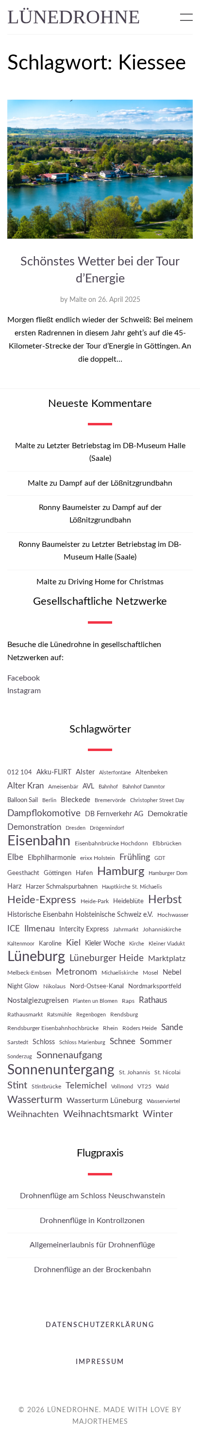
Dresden (75, 828)
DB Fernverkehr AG (114, 814)
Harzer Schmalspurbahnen (62, 886)
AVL (88, 786)
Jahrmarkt (125, 929)
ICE (13, 929)
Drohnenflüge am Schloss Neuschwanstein (92, 1196)
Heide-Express (41, 899)
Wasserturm (34, 1100)
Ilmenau (39, 928)
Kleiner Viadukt (167, 943)
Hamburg (120, 871)
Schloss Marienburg (82, 1042)
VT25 (144, 1086)
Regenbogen (91, 1014)
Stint (17, 1085)
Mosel (150, 973)
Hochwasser (172, 915)
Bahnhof (108, 786)
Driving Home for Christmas (116, 582)
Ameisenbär (63, 786)
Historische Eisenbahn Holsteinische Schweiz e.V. (80, 914)
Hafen (84, 873)
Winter (158, 1114)
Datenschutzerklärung (100, 1325)
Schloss (44, 1042)
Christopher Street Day (157, 800)
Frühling (134, 857)
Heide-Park (95, 901)
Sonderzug (19, 1056)
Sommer (156, 1041)
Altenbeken (151, 772)
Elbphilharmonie (52, 857)
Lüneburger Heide (106, 958)
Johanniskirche (162, 929)
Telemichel (86, 1086)
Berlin (49, 800)
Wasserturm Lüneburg (104, 1100)
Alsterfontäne (115, 772)
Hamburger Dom (168, 873)
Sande (172, 1028)
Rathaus (153, 1000)
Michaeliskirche (119, 973)
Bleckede (75, 800)
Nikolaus (54, 986)
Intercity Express (84, 929)
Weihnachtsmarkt (100, 1114)
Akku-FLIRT (53, 772)
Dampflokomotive (44, 813)
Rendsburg (124, 1014)
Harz (14, 886)
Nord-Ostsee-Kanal (97, 986)
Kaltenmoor (20, 943)
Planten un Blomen (95, 1001)
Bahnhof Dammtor (143, 786)
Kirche (136, 943)
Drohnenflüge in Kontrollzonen (92, 1221)
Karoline (50, 943)
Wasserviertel (163, 1101)
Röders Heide (139, 1028)
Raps (128, 1001)
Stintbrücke (46, 1086)
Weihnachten (33, 1114)
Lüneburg (36, 956)
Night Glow (23, 986)
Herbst (165, 899)
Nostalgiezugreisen (37, 1000)
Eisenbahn (38, 841)
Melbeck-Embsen (29, 973)
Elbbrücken (167, 843)
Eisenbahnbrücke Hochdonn (111, 843)
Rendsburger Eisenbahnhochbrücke (53, 1028)
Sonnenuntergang (61, 1070)
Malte (77, 300)
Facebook (23, 678)
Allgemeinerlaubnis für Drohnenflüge (92, 1245)
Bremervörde (110, 800)
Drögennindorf (107, 828)
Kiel (73, 943)
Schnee (122, 1042)
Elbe (15, 857)
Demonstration (34, 827)
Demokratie (167, 814)
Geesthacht (23, 873)
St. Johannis (134, 1072)
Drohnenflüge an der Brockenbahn (92, 1270)
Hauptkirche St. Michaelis (132, 887)
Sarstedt (17, 1042)
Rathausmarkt (25, 1014)
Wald (162, 1086)
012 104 (19, 772)
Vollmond (122, 1086)
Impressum (100, 1362)
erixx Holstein (97, 858)
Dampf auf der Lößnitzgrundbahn (115, 483)
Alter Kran (25, 786)
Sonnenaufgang (69, 1055)
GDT (160, 858)
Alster (85, 772)
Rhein (110, 1028)
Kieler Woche (105, 943)
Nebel (172, 972)
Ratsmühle (59, 1014)
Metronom (76, 972)
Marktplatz (166, 958)
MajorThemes (100, 1421)
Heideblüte (128, 901)
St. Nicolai (167, 1072)
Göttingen (57, 873)
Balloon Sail (22, 800)
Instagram (24, 691)
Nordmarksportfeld (154, 986)
